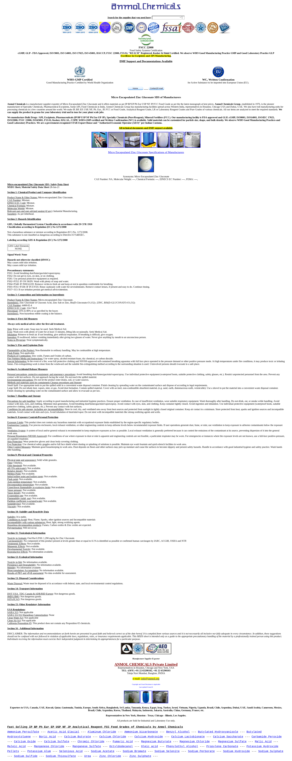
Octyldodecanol (121, 746)
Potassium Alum (39, 751)
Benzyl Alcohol (178, 731)
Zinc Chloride (110, 756)
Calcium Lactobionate (188, 736)
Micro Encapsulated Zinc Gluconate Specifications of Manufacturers (146, 152)
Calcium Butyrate (77, 736)
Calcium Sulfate (56, 741)
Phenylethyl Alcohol (182, 746)
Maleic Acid (16, 746)
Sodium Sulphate (270, 751)
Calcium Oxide (25, 741)
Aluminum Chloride (102, 731)
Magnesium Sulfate (232, 741)
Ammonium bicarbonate (141, 731)
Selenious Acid (71, 751)
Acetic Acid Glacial (63, 731)
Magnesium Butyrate (156, 741)
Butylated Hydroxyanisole (218, 731)
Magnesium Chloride (195, 741)
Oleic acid (149, 746)
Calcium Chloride (112, 736)
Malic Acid (263, 741)
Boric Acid (47, 736)
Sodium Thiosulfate (61, 756)
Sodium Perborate (201, 751)
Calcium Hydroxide (148, 736)
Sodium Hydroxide (236, 751)
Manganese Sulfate (87, 746)
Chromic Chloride (91, 741)
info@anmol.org (150, 678)
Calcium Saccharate (228, 736)
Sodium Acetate (102, 751)
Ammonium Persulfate (23, 731)
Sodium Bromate (134, 751)
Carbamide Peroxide (267, 736)
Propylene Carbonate (222, 746)
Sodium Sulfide (25, 756)
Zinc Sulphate (140, 756)
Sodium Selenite (167, 751)
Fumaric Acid (123, 741)
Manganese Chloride (49, 746)
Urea (87, 756)
